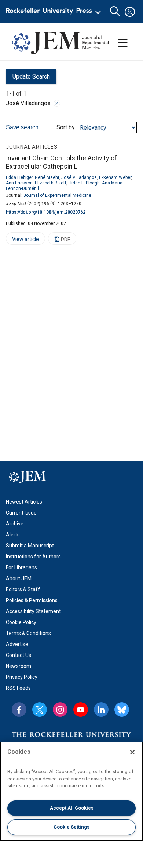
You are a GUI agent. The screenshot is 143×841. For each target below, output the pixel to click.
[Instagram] (60, 709)
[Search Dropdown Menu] (115, 11)
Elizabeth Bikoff (50, 183)
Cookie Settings (71, 827)
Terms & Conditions (28, 633)
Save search (22, 127)
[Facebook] (19, 709)
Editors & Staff (23, 589)
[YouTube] (80, 709)
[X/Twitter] (39, 709)
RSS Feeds (18, 688)
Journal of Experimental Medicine (57, 195)
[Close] (57, 103)
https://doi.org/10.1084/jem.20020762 (45, 212)
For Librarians (21, 567)
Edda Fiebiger (19, 177)
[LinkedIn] (101, 709)
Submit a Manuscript (30, 545)
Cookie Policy (21, 622)
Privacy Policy (21, 677)
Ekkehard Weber (115, 177)
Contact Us (18, 655)
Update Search (28, 78)
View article (22, 240)
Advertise (17, 644)
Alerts (13, 535)
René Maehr (47, 177)
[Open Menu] (55, 11)
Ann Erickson (19, 183)
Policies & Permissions (32, 600)
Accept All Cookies (72, 808)
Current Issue (21, 513)
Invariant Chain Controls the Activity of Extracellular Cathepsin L (61, 162)
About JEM (19, 578)
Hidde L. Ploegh (84, 183)
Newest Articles (24, 502)
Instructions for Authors (33, 556)
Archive (14, 524)
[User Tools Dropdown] (129, 11)
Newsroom (18, 666)
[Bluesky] (121, 709)
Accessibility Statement (33, 611)
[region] (71, 791)
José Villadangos (79, 177)
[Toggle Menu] (122, 43)
